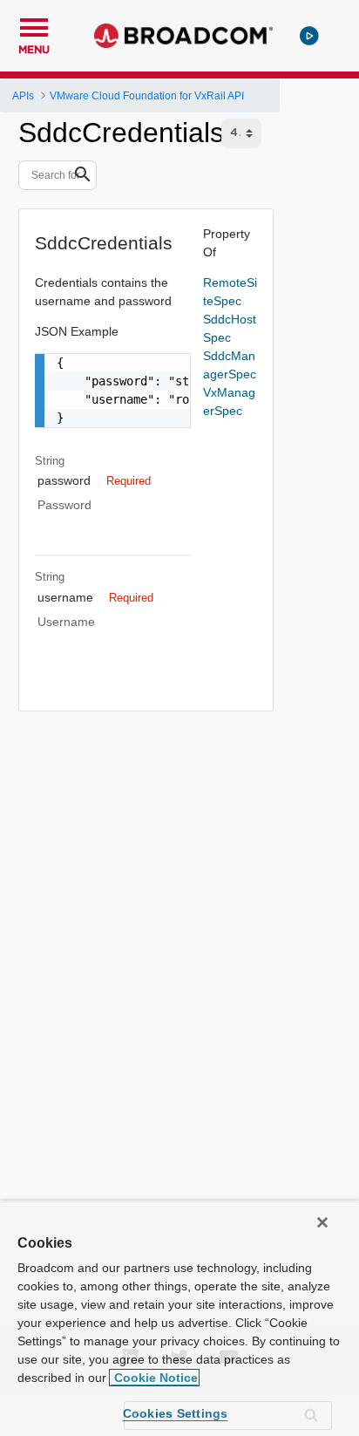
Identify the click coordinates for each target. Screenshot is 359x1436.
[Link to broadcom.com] (183, 36)
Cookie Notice (154, 1378)
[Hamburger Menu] (34, 25)
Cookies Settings (175, 1413)
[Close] (322, 1222)
